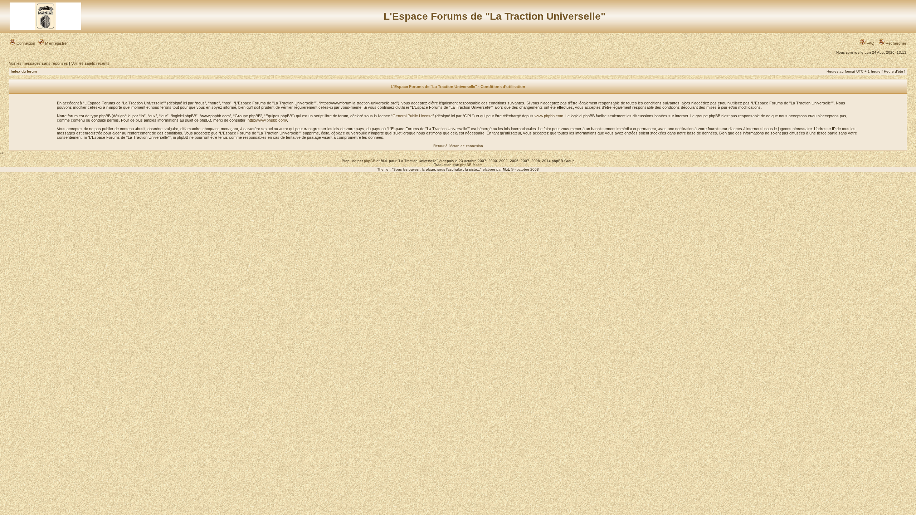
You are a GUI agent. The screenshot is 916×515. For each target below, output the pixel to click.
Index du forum (24, 71)
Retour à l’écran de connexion (458, 146)
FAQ (870, 43)
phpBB (369, 161)
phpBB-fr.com (471, 165)
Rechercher (895, 43)
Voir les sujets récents (90, 63)
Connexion (25, 43)
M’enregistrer (56, 43)
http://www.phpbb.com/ (267, 120)
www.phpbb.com (549, 116)
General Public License (413, 116)
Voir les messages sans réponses (38, 63)
